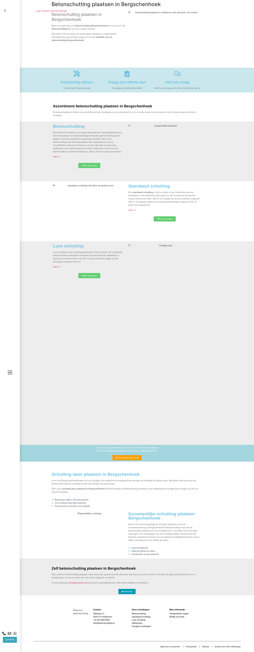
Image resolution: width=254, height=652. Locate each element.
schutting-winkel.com (78, 583)
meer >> (57, 156)
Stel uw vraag (177, 82)
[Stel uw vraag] (177, 73)
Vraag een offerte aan (127, 82)
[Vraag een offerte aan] (127, 73)
